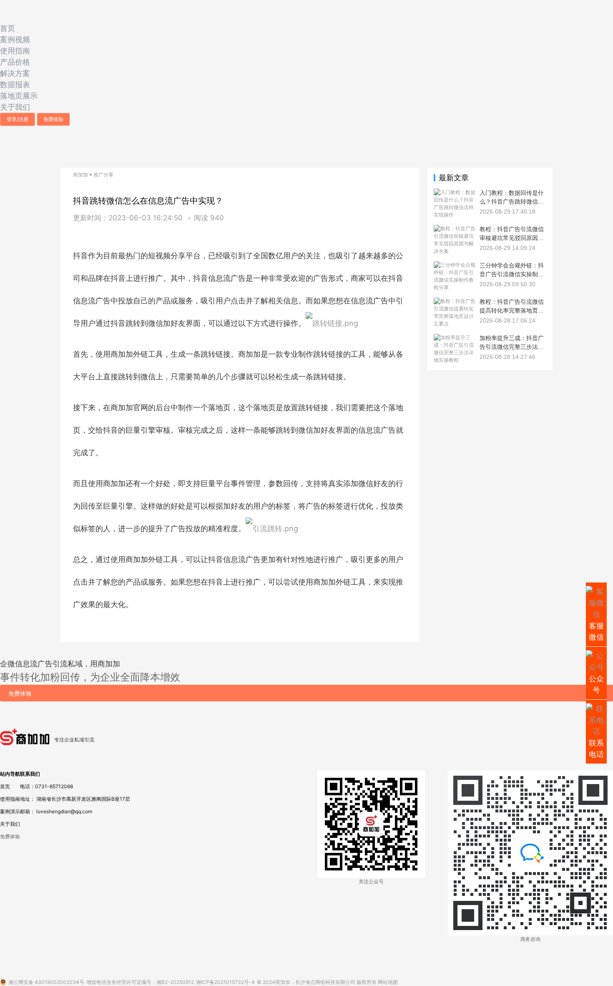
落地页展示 (19, 95)
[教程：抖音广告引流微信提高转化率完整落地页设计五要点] (454, 301)
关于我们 (15, 107)
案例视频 (15, 39)
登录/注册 (17, 119)
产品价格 (15, 62)
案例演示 (10, 811)
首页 (7, 28)
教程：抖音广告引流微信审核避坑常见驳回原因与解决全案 (512, 237)
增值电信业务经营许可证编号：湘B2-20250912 (140, 982)
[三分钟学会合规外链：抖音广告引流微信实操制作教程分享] (454, 265)
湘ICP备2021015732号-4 (225, 982)
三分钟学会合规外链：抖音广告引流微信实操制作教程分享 (512, 274)
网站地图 (388, 982)
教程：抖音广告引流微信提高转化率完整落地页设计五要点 (512, 310)
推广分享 (103, 174)
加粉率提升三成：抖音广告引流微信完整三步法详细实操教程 (512, 346)
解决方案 (15, 73)
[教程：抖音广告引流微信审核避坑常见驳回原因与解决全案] (454, 228)
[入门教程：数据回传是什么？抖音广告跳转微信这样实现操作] (454, 192)
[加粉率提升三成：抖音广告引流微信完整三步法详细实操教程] (454, 337)
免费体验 (53, 119)
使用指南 (15, 50)
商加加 (80, 174)
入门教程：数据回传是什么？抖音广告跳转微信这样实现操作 (512, 201)
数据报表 (15, 84)
